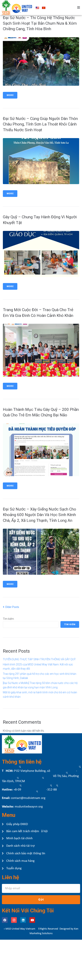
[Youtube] (32, 920)
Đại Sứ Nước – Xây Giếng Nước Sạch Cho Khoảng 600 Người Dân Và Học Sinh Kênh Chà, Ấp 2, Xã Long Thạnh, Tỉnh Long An (39, 515)
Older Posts (11, 607)
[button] (78, 7)
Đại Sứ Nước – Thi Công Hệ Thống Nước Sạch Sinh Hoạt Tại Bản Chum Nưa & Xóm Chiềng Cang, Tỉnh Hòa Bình (40, 23)
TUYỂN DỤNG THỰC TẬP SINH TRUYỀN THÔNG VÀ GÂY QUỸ (39, 659)
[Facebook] (5, 920)
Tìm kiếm (8, 618)
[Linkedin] (23, 920)
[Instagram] (14, 920)
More (10, 95)
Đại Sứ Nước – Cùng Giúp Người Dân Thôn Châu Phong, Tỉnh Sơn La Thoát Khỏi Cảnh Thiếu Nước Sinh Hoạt (40, 124)
